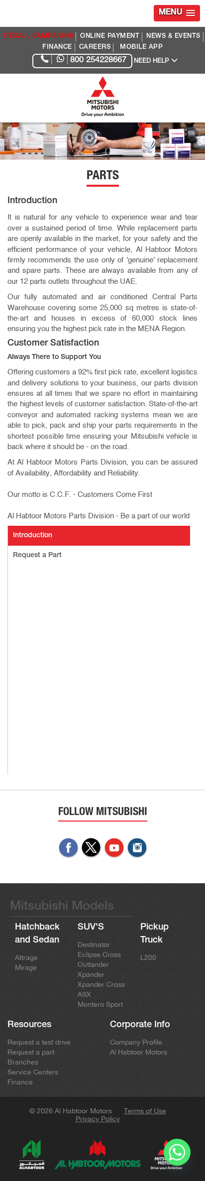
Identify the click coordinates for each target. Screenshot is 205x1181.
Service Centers (32, 1072)
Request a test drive (39, 1042)
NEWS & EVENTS (173, 36)
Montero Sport (100, 1004)
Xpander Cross (101, 984)
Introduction (32, 535)
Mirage (26, 967)
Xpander (91, 974)
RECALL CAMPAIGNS (38, 36)
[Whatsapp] (177, 1155)
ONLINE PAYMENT (109, 36)
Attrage (26, 957)
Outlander (93, 964)
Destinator (94, 944)
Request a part (30, 1052)
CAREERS (95, 47)
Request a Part (37, 555)
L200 (148, 957)
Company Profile (136, 1042)
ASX (84, 994)
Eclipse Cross (99, 954)
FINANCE (57, 47)
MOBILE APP (141, 47)
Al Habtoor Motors (138, 1052)
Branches (22, 1062)
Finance (20, 1082)
